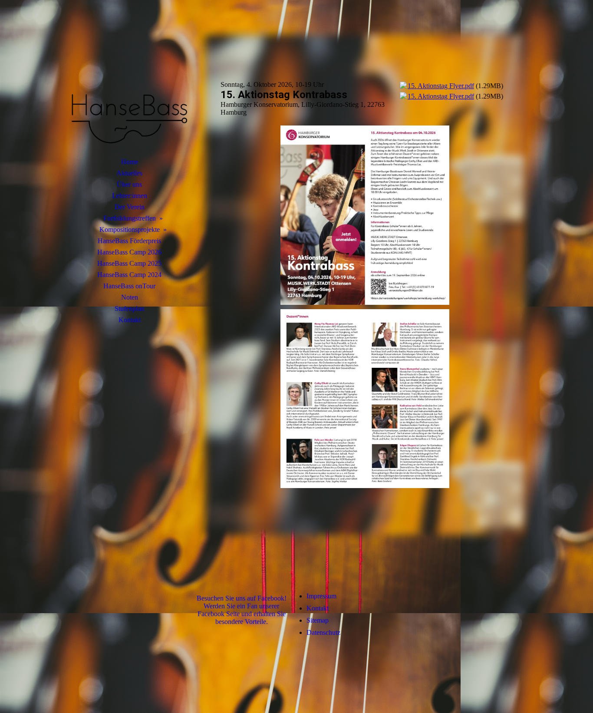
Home (129, 161)
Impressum (321, 596)
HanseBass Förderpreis (129, 240)
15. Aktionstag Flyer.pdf (441, 85)
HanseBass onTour (129, 286)
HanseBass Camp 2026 (129, 252)
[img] (129, 89)
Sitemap (317, 620)
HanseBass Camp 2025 (129, 263)
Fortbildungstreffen (129, 218)
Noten (129, 297)
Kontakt (130, 319)
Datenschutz (323, 632)
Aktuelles (129, 173)
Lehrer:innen (129, 195)
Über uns (129, 184)
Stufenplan (129, 308)
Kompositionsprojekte (129, 229)
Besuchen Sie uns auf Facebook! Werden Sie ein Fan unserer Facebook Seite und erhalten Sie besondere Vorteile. (242, 609)
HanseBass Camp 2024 (129, 274)
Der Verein (130, 207)
